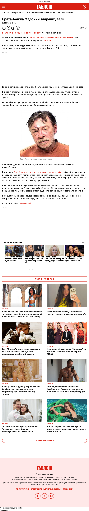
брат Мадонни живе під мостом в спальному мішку (38, 172)
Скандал (14, 13)
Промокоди (68, 489)
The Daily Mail (24, 203)
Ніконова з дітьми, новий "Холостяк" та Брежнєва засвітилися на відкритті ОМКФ (66, 351)
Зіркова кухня (37, 13)
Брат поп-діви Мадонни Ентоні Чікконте (22, 33)
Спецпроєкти (67, 13)
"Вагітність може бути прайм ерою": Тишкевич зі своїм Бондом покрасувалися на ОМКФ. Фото (20, 429)
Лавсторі (48, 13)
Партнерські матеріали (52, 489)
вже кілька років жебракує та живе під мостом (50, 37)
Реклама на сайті (22, 489)
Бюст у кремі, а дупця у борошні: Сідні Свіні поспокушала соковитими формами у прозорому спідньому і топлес (21, 390)
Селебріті (5, 13)
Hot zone (57, 13)
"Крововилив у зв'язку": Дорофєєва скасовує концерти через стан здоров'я (66, 312)
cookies (20, 508)
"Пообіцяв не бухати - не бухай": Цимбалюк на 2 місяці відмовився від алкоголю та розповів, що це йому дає (66, 389)
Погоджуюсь (5, 510)
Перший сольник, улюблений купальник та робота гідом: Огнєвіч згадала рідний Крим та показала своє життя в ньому (22, 314)
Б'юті (28, 13)
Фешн (21, 13)
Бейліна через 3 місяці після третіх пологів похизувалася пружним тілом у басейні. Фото (66, 429)
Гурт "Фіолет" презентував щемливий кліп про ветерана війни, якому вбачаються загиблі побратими (21, 351)
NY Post (47, 40)
